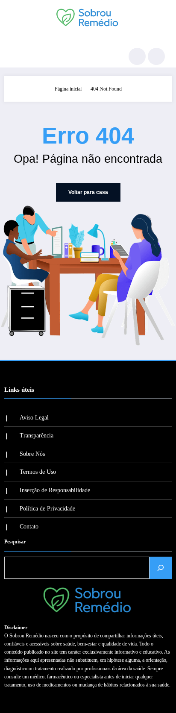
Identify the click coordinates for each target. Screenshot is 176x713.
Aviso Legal (34, 417)
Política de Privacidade (47, 508)
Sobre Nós (32, 454)
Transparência (36, 435)
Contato (29, 526)
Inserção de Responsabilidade (55, 490)
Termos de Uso (38, 472)
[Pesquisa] (137, 56)
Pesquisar (15, 542)
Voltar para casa (88, 192)
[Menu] (15, 56)
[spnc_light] (156, 56)
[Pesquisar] (161, 568)
